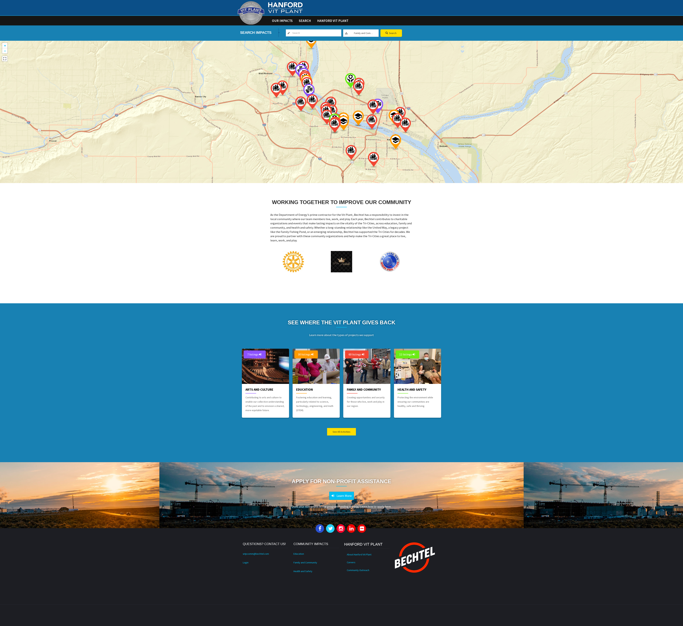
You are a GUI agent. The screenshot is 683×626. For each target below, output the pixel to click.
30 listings (304, 354)
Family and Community (364, 389)
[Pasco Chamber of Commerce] (405, 125)
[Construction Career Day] (395, 142)
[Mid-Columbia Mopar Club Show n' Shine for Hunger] (371, 122)
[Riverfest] (358, 118)
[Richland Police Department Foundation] (312, 102)
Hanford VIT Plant (332, 21)
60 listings (355, 354)
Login (245, 562)
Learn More (343, 496)
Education (304, 389)
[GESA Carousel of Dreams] (351, 153)
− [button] (5, 50)
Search (305, 21)
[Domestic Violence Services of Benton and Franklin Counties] (300, 104)
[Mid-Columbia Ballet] (308, 92)
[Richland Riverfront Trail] (276, 91)
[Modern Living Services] (326, 117)
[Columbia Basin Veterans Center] (397, 121)
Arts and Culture (259, 389)
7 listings (253, 354)
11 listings (405, 354)
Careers (351, 562)
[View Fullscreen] (4, 58)
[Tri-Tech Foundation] (343, 123)
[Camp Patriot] (358, 88)
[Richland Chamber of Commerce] (282, 88)
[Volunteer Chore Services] (292, 69)
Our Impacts (282, 21)
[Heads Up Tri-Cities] (350, 81)
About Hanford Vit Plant (359, 554)
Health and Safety (412, 389)
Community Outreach (358, 570)
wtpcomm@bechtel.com (256, 553)
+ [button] (5, 45)
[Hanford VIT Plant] (250, 12)
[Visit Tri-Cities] (334, 126)
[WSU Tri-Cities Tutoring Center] (311, 41)
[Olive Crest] (373, 160)
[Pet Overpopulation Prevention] (372, 107)
